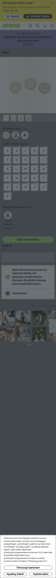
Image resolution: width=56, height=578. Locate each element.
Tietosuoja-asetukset (28, 567)
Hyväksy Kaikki (15, 574)
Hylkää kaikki (40, 574)
